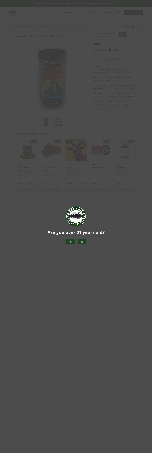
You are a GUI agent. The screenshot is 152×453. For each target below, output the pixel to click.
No (82, 242)
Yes (70, 242)
